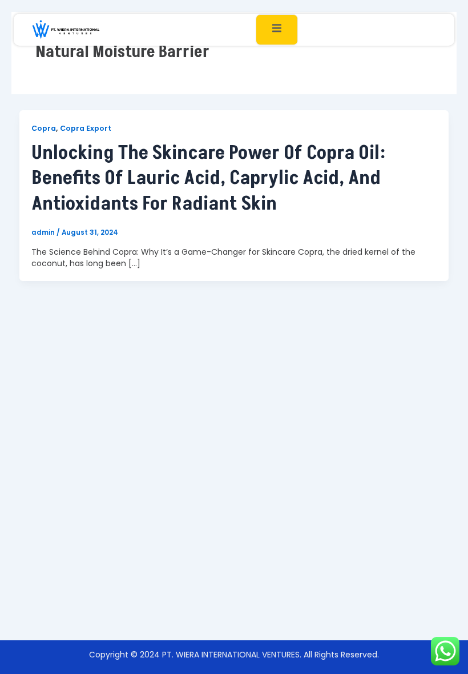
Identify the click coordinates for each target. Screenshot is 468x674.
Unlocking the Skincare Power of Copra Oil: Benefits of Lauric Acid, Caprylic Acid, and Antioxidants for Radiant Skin (208, 177)
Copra (43, 128)
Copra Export (85, 128)
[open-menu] (277, 29)
